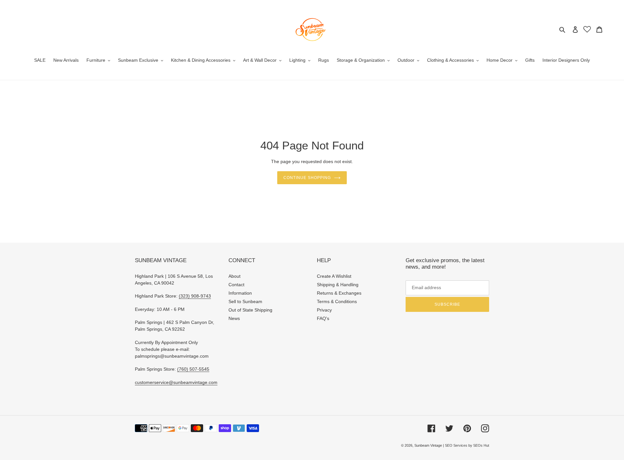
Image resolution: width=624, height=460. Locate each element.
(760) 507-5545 (193, 369)
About (234, 276)
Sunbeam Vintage (428, 445)
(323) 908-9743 (195, 296)
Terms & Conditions (337, 301)
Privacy (324, 310)
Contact (236, 284)
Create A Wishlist (334, 276)
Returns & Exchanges (339, 293)
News (234, 318)
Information (240, 293)
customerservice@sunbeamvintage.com (176, 382)
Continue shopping (307, 177)
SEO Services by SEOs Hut (467, 445)
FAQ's (323, 318)
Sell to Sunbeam (245, 301)
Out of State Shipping (250, 310)
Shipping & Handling (337, 284)
